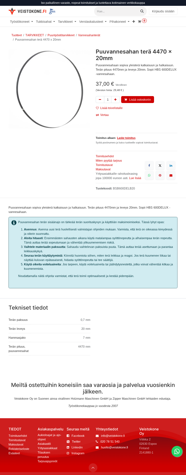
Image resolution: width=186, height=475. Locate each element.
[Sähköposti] (171, 175)
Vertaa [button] (104, 115)
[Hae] (142, 11)
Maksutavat (103, 169)
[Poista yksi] (100, 99)
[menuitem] (22, 21)
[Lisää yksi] (115, 99)
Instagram (78, 453)
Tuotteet (16, 35)
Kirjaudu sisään (163, 11)
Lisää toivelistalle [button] (111, 108)
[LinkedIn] (171, 165)
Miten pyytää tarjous (109, 160)
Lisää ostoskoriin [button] (139, 99)
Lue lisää (135, 178)
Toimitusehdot (105, 156)
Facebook (78, 436)
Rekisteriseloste (19, 449)
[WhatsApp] (149, 175)
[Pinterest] (160, 175)
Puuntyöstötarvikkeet (61, 35)
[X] (160, 165)
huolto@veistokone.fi (114, 447)
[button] (93, 467)
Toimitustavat (104, 165)
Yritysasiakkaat (47, 448)
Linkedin (77, 447)
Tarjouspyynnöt (47, 461)
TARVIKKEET (34, 35)
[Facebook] (149, 165)
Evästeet (14, 453)
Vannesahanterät (89, 35)
